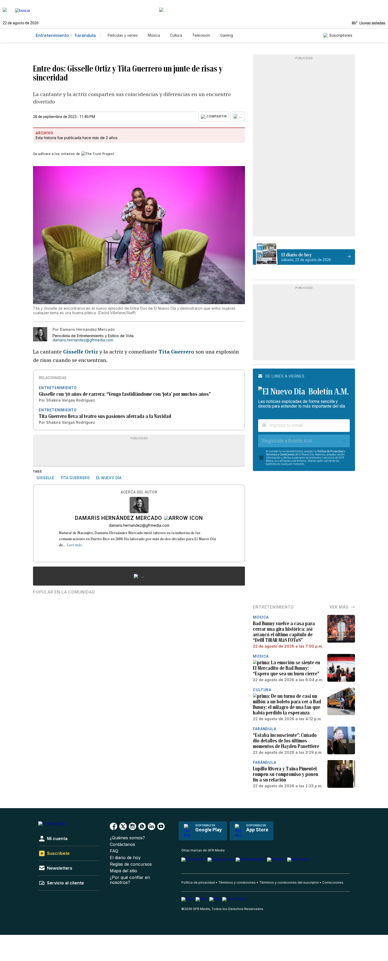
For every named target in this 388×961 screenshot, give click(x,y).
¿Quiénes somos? (127, 837)
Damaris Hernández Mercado (118, 518)
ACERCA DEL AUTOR (139, 492)
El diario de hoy (125, 857)
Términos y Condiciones (280, 454)
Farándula (85, 35)
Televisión (201, 35)
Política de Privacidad (330, 451)
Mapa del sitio (123, 870)
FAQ (114, 851)
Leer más (74, 544)
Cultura (176, 35)
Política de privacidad (198, 882)
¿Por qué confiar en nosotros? (130, 880)
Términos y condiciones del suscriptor (289, 882)
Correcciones (332, 882)
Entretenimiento (52, 35)
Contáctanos (122, 844)
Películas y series (123, 35)
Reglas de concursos (131, 864)
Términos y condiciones (237, 882)
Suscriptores (340, 35)
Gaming (226, 35)
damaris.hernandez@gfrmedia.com (83, 340)
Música (154, 35)
